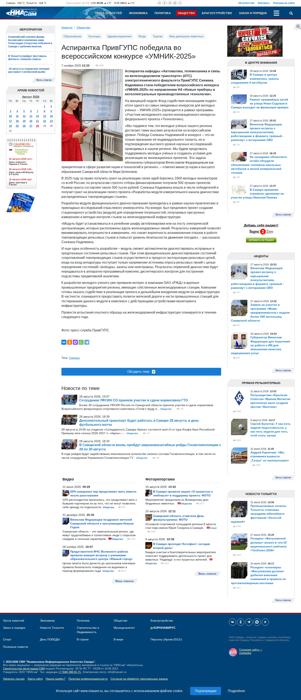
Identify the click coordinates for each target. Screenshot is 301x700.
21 (37, 121)
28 (37, 126)
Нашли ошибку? (55, 678)
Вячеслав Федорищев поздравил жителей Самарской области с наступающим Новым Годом (102, 523)
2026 (36, 96)
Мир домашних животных (186, 36)
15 (44, 116)
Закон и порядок (253, 13)
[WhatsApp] (81, 342)
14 (37, 116)
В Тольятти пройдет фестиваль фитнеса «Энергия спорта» (27, 58)
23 (51, 121)
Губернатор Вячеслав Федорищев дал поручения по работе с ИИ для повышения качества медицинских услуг (260, 345)
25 (17, 126)
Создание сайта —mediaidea (250, 651)
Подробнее (236, 691)
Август (27, 96)
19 (24, 121)
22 (44, 121)
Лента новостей (108, 13)
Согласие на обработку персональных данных (139, 678)
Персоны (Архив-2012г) (166, 639)
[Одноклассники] (69, 342)
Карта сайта (35, 678)
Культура (94, 36)
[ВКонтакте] (63, 342)
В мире (118, 639)
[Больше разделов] (276, 14)
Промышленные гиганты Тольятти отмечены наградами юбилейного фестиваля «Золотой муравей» (258, 513)
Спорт (213, 528)
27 (30, 126)
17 (10, 121)
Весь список (44, 80)
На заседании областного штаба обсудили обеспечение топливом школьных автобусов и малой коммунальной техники (259, 164)
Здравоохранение (119, 36)
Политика (163, 13)
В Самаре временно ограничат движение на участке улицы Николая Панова (257, 193)
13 (30, 116)
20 (30, 121)
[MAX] (75, 342)
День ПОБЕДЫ (50, 639)
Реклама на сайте (284, 3)
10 (10, 116)
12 (24, 116)
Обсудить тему (140, 371)
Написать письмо (14, 678)
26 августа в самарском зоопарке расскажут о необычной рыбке (29, 70)
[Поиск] (291, 14)
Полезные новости (15, 646)
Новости (66, 27)
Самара (74, 357)
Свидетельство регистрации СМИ (24, 668)
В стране (83, 639)
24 (10, 126)
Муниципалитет (124, 627)
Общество (186, 13)
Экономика (138, 13)
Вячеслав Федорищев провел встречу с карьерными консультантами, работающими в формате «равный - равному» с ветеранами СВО (257, 132)
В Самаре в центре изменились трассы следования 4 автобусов (255, 78)
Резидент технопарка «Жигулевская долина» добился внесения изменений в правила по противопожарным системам (258, 575)
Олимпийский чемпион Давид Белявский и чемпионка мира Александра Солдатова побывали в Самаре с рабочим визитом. (30, 41)
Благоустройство (217, 13)
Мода (142, 36)
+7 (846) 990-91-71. (69, 672)
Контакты (263, 3)
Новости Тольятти (52, 627)
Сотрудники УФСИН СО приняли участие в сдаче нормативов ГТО (133, 400)
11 (17, 116)
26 (24, 126)
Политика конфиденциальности (88, 678)
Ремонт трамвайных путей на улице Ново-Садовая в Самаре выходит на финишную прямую (260, 103)
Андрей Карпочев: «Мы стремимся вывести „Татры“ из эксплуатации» (269, 456)
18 (17, 121)
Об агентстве (246, 3)
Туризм (157, 36)
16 (51, 116)
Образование (72, 36)
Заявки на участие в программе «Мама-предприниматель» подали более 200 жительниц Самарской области (260, 312)
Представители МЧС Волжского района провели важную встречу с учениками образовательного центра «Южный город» (101, 555)
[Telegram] (86, 342)
